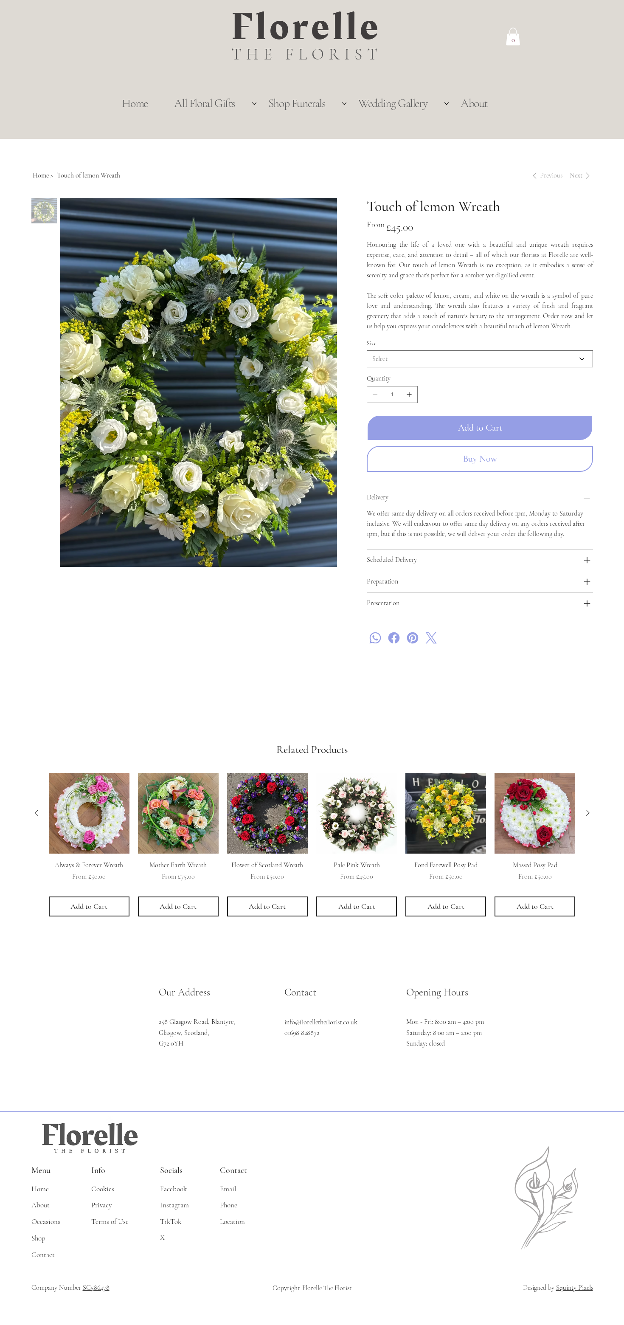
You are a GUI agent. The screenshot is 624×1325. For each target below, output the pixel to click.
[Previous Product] (36, 813)
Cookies (102, 1188)
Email (228, 1188)
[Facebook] (393, 637)
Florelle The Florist (326, 1288)
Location (232, 1221)
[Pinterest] (412, 637)
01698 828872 (301, 1033)
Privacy (101, 1205)
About (40, 1205)
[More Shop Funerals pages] (344, 103)
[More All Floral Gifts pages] (254, 103)
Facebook (173, 1188)
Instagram (174, 1205)
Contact (43, 1254)
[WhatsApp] (375, 637)
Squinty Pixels (574, 1287)
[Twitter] (431, 637)
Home (40, 1188)
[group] (312, 844)
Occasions (45, 1221)
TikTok (170, 1221)
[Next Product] (588, 813)
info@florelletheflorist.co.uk (320, 1022)
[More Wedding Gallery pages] (446, 103)
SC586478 (96, 1287)
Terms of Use (110, 1221)
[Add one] (409, 394)
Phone (228, 1205)
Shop (38, 1238)
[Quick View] (89, 813)
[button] (513, 36)
